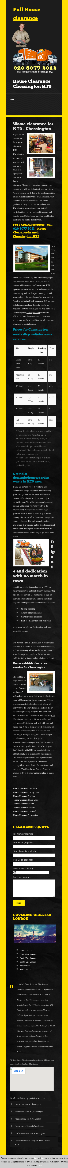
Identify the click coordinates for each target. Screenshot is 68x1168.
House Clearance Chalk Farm (25, 788)
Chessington (33, 1064)
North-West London (28, 954)
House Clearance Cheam (24, 803)
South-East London (28, 961)
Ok (40, 1165)
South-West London (28, 958)
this (35, 1157)
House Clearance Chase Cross (26, 799)
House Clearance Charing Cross (26, 792)
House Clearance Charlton (24, 796)
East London (25, 965)
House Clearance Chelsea (24, 807)
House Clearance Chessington (25, 815)
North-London (26, 950)
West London (25, 969)
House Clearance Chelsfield (24, 811)
